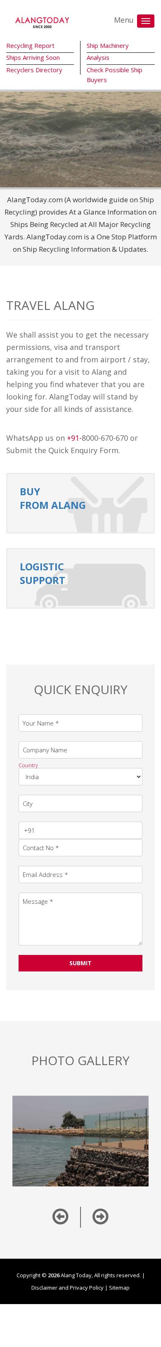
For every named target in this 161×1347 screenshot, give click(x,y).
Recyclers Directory (34, 70)
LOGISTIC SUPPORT (42, 573)
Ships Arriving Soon (33, 57)
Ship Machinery (108, 45)
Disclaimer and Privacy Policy (67, 1287)
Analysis (98, 57)
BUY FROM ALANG (53, 498)
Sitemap (119, 1287)
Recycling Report (30, 45)
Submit (80, 963)
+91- (74, 438)
